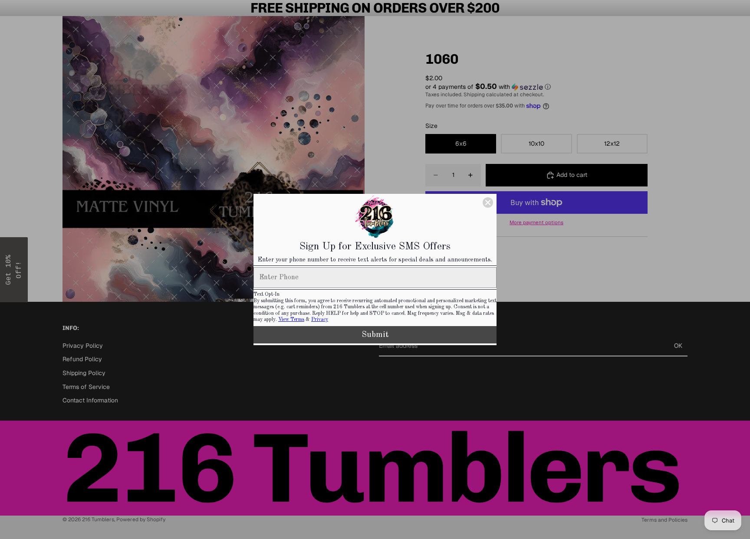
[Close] (488, 202)
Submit (375, 334)
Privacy (319, 319)
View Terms (291, 319)
